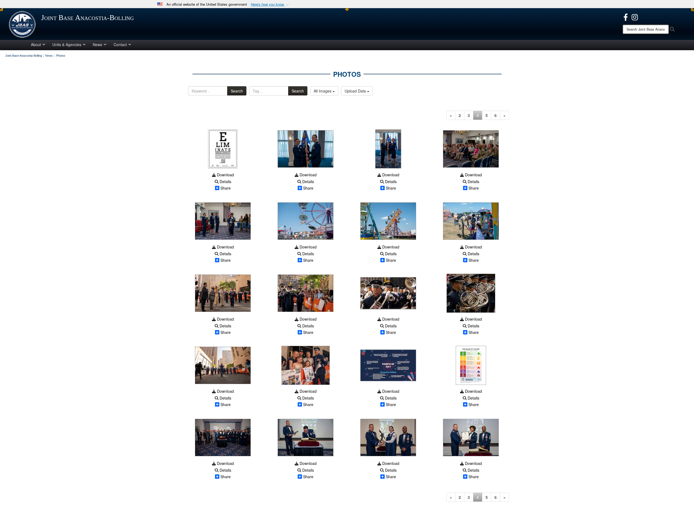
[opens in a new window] (626, 16)
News (97, 44)
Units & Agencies (66, 44)
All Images (323, 91)
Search (237, 91)
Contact (120, 44)
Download (225, 174)
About (36, 44)
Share (225, 188)
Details (225, 181)
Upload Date (356, 91)
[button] (270, 4)
